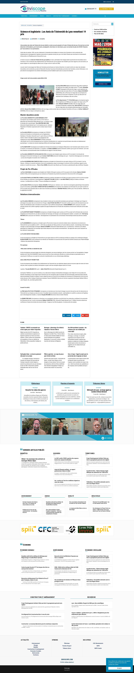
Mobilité (48, 16)
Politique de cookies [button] (113, 664)
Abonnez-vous (107, 9)
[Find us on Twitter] (105, 16)
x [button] (131, 659)
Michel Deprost (39, 392)
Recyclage (35, 387)
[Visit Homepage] (33, 9)
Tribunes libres (99, 383)
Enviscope (67, 668)
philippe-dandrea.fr (69, 662)
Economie (74, 16)
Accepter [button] (119, 668)
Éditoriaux (36, 383)
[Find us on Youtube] (107, 16)
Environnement (34, 16)
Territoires (24, 16)
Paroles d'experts (68, 383)
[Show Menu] (113, 1)
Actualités (29, 25)
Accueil (24, 25)
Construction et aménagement (61, 16)
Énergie (42, 16)
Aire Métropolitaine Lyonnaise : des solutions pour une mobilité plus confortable (77, 329)
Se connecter (108, 1)
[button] (36, 426)
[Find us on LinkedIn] (109, 16)
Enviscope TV (91, 9)
